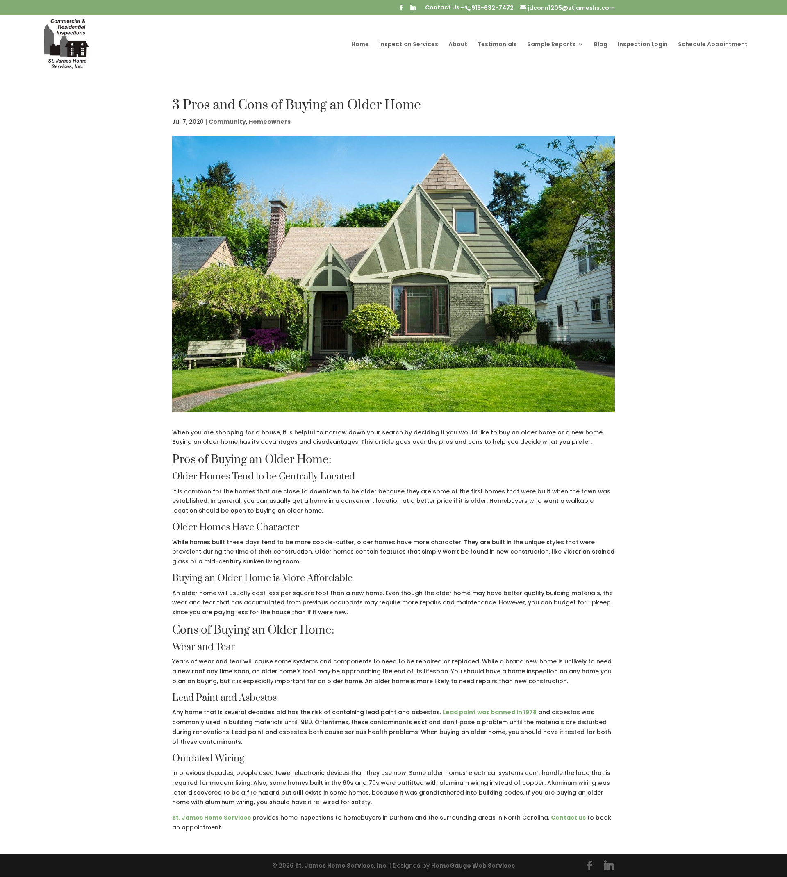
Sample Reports (551, 44)
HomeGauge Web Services (473, 865)
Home (360, 44)
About (457, 44)
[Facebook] (401, 10)
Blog (600, 44)
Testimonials (497, 44)
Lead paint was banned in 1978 (490, 712)
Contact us (568, 817)
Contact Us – (445, 8)
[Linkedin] (413, 10)
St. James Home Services (211, 817)
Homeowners (270, 122)
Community (227, 122)
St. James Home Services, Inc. (341, 865)
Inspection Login (643, 44)
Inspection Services (408, 44)
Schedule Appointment (713, 44)
